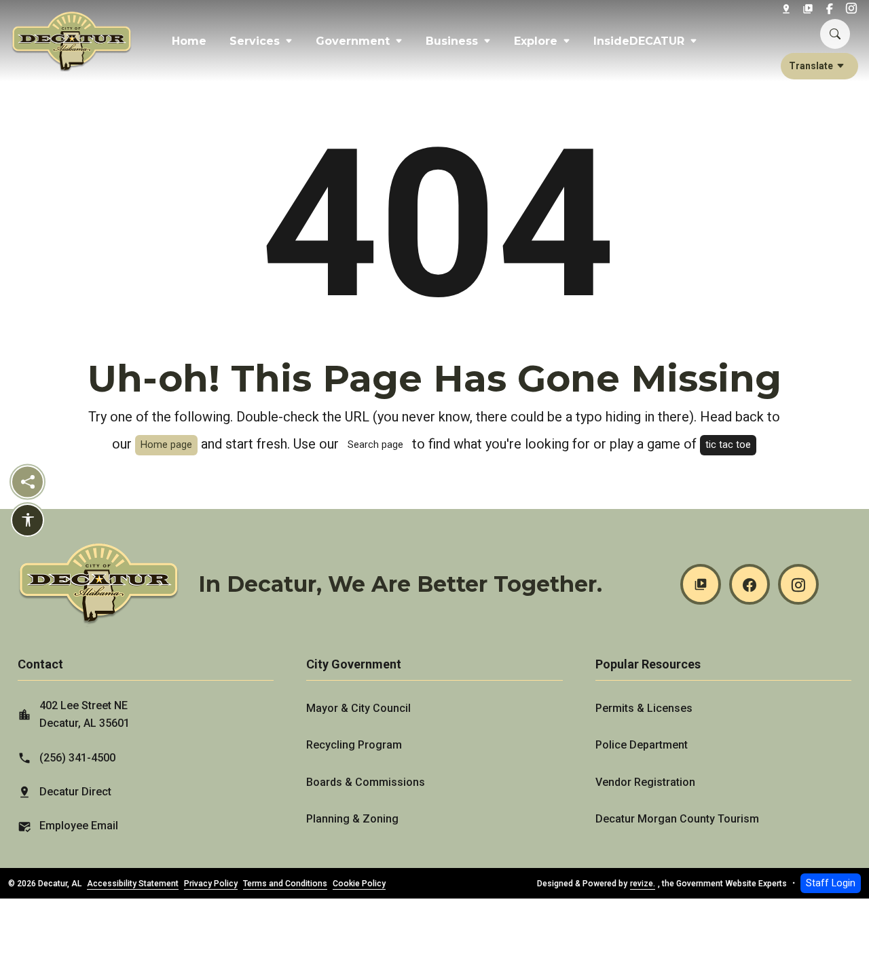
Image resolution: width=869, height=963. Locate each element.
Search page (375, 445)
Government (353, 41)
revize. (642, 883)
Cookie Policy (359, 883)
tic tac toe (728, 445)
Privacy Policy (211, 883)
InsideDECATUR (638, 41)
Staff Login (830, 883)
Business (452, 41)
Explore (535, 41)
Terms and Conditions (285, 883)
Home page (166, 445)
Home (189, 41)
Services (254, 41)
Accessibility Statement (133, 883)
